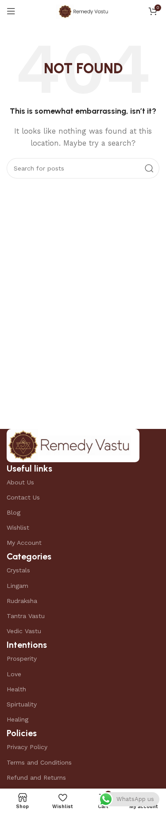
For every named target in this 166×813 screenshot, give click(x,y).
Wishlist (18, 527)
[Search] (149, 168)
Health (16, 689)
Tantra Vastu (26, 615)
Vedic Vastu (24, 631)
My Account (24, 542)
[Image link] (73, 445)
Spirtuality (22, 704)
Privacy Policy (27, 746)
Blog (13, 512)
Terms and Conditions (39, 762)
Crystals (18, 570)
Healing (17, 719)
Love (14, 674)
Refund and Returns (36, 777)
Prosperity (22, 658)
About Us (20, 482)
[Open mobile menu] (11, 11)
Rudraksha (22, 600)
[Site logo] (83, 11)
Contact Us (23, 497)
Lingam (17, 585)
